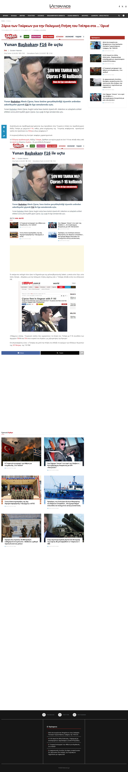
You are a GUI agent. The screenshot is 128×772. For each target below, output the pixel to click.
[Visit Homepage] (60, 6)
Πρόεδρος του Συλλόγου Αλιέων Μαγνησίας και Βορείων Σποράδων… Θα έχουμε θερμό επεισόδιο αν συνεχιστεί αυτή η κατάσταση (71, 235)
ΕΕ (18, 338)
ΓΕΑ (25, 338)
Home (3, 21)
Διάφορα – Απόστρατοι (100, 15)
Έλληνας (15, 140)
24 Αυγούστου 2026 (26, 238)
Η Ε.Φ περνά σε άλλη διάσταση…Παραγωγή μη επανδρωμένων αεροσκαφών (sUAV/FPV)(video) (113, 58)
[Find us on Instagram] (126, 6)
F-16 (31, 128)
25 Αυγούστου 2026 (26, 227)
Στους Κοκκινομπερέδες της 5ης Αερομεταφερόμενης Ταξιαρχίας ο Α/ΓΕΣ (32, 234)
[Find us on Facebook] (119, 6)
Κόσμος (41, 15)
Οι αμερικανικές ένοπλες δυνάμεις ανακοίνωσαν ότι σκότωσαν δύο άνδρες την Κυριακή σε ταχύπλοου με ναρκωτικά (112, 83)
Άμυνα (22, 15)
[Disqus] (42, 577)
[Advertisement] (43, 120)
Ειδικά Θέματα (73, 15)
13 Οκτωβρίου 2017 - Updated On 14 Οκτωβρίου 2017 (16, 30)
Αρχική (5, 15)
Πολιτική (31, 15)
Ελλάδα (14, 15)
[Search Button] (119, 15)
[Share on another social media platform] (4, 136)
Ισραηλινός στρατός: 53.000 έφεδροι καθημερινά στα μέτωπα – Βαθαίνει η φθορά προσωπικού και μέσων (21, 542)
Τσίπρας (38, 140)
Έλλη (30, 131)
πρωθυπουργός (24, 140)
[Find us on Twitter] (122, 6)
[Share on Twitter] (4, 131)
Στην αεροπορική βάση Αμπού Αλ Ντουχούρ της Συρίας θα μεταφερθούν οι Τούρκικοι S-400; (63, 542)
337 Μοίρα (16, 345)
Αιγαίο (28, 142)
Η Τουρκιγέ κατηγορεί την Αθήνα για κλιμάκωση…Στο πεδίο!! (32, 224)
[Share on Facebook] (4, 127)
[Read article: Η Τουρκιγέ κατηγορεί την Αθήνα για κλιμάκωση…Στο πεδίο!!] (14, 225)
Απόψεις (85, 15)
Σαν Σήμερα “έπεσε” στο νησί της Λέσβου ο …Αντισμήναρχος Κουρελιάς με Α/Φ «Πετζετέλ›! (69, 225)
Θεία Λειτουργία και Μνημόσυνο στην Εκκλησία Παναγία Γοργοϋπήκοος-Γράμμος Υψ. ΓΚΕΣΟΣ (112, 45)
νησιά (14, 142)
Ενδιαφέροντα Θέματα (56, 15)
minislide (43, 30)
